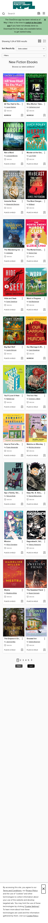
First (19, 666)
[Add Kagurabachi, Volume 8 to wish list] (44, 552)
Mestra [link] (7, 590)
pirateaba (9, 253)
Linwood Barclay (12, 156)
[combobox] (19, 14)
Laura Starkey (11, 107)
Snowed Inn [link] (32, 639)
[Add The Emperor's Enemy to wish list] (22, 650)
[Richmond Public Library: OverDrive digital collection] (24, 5)
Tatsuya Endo (10, 496)
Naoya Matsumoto (35, 496)
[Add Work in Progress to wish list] (44, 310)
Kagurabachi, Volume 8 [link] (35, 541)
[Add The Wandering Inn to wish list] (22, 261)
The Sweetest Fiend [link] (35, 590)
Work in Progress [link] (34, 298)
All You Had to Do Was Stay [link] (12, 104)
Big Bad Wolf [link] (9, 347)
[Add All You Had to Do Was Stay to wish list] (22, 115)
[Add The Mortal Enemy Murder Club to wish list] (44, 261)
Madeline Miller (11, 593)
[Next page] (31, 660)
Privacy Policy (32, 890)
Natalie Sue (10, 399)
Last (31, 666)
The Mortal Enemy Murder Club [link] (35, 250)
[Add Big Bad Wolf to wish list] (22, 358)
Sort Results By (8, 48)
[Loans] (39, 14)
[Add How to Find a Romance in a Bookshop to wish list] (22, 455)
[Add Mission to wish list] (22, 552)
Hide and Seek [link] (10, 298)
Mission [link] (7, 541)
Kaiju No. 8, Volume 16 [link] (35, 493)
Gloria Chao (33, 253)
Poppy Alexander (12, 447)
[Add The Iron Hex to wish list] (44, 407)
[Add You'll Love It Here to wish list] (22, 407)
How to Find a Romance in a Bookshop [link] (12, 444)
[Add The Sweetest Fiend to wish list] (44, 601)
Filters (6, 56)
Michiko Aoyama (34, 447)
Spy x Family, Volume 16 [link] (12, 493)
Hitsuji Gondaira (11, 545)
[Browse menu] (44, 13)
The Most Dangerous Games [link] (35, 201)
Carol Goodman (34, 350)
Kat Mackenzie (34, 302)
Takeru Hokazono (35, 545)
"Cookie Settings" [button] (31, 906)
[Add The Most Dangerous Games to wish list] (44, 212)
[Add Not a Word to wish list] (22, 164)
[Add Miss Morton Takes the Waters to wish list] (44, 115)
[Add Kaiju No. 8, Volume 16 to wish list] (44, 504)
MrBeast (32, 204)
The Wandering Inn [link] (12, 250)
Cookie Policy (32, 916)
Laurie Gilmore (11, 350)
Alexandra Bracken (12, 204)
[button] (39, 42)
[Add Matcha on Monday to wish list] (44, 455)
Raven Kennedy (34, 593)
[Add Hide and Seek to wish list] (22, 310)
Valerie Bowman (34, 642)
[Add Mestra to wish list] (22, 601)
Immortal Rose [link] (10, 201)
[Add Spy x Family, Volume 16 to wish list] (22, 504)
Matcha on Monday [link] (35, 444)
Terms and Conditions (12, 890)
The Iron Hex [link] (32, 396)
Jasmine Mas (10, 642)
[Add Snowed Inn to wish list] (44, 650)
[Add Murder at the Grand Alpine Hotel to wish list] (44, 164)
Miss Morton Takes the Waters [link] (35, 104)
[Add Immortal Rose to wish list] (22, 212)
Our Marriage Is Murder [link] (35, 347)
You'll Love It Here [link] (11, 396)
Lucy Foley (32, 156)
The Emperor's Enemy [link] (12, 639)
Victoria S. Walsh (34, 399)
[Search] (3, 13)
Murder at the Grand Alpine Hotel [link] (35, 153)
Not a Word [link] (9, 153)
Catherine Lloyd (34, 107)
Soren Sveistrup (11, 302)
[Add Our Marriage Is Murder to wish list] (44, 358)
